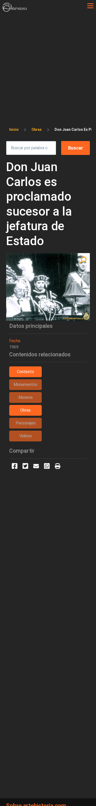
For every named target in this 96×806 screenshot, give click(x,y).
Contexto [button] (25, 371)
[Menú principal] (90, 6)
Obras (36, 129)
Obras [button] (25, 410)
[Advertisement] (48, 62)
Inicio (14, 129)
